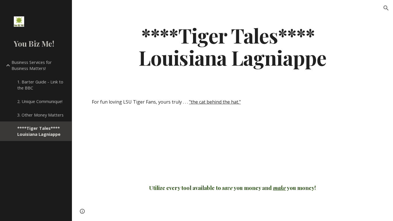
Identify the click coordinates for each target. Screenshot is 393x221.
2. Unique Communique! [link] (39, 101)
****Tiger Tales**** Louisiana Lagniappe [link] (38, 131)
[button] (386, 8)
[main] (232, 46)
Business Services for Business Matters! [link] (32, 65)
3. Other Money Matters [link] (40, 115)
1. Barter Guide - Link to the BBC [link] (40, 85)
